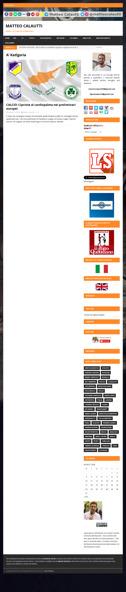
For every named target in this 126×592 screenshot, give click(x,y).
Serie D (112, 436)
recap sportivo (91, 432)
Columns (73, 38)
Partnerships (45, 38)
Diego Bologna (104, 386)
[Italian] (100, 126)
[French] (92, 126)
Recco (103, 432)
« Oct (86, 497)
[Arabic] (85, 126)
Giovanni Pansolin (93, 395)
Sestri (87, 441)
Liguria (109, 400)
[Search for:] (107, 47)
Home (7, 38)
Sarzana (88, 436)
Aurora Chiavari (92, 373)
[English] (90, 126)
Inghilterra (109, 395)
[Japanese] (102, 126)
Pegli (87, 423)
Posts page (9, 5)
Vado (115, 446)
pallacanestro (105, 418)
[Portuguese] (85, 128)
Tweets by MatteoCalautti (94, 315)
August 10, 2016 (14, 112)
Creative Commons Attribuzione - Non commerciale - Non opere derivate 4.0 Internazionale (101, 536)
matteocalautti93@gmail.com (101, 89)
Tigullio (105, 446)
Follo (101, 391)
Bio (14, 38)
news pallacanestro (108, 414)
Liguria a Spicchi (92, 405)
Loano (105, 405)
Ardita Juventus (92, 368)
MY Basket (89, 409)
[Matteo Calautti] (63, 19)
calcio (102, 382)
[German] (95, 126)
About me (87, 38)
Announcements (103, 38)
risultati (114, 432)
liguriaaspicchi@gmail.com (102, 94)
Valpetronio (90, 450)
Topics (31, 38)
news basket (102, 409)
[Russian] (87, 128)
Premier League (109, 423)
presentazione (91, 427)
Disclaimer (9, 43)
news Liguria (90, 414)
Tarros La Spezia (92, 446)
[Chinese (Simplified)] (87, 126)
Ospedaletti (90, 418)
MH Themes (49, 571)
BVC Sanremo (90, 382)
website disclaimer (64, 561)
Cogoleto (112, 382)
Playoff (96, 423)
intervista (89, 400)
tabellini (106, 441)
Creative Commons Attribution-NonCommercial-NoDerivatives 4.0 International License (101, 544)
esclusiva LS (90, 391)
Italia (99, 400)
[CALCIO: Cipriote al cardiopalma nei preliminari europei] (43, 81)
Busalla (105, 377)
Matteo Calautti (28, 112)
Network (60, 38)
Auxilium (106, 373)
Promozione (106, 427)
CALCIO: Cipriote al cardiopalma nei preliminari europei (41, 106)
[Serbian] (90, 128)
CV (23, 38)
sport (96, 441)
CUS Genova (90, 386)
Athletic (105, 368)
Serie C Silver (100, 436)
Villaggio (103, 450)
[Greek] (97, 126)
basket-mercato (92, 377)
